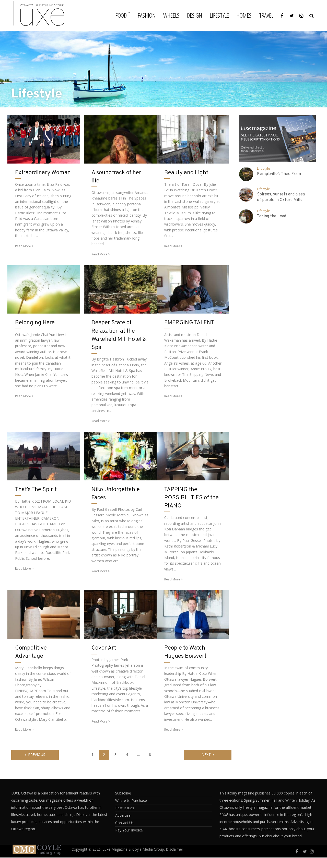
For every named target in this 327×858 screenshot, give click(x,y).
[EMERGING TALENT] (193, 289)
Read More (23, 246)
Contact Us (124, 822)
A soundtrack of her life (116, 177)
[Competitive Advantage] (43, 614)
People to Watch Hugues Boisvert (185, 652)
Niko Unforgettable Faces (115, 494)
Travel (266, 15)
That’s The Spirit (36, 489)
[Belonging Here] (43, 289)
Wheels (171, 15)
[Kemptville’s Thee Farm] (246, 174)
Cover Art (103, 648)
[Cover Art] (120, 614)
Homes (244, 15)
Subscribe (123, 793)
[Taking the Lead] (246, 216)
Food (121, 15)
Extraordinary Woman (43, 173)
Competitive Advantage (31, 652)
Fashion (147, 15)
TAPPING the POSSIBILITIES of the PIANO (191, 498)
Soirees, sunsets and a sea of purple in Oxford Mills (281, 197)
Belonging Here (35, 323)
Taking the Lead (271, 216)
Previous (36, 754)
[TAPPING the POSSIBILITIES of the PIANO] (193, 456)
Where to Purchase (131, 800)
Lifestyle (219, 15)
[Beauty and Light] (193, 139)
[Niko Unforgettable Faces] (120, 456)
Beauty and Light (186, 173)
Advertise (123, 815)
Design (194, 15)
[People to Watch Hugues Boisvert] (193, 614)
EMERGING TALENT (189, 323)
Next (206, 754)
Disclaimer (174, 849)
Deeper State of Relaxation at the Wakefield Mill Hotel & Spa (119, 335)
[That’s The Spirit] (43, 456)
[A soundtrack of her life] (120, 139)
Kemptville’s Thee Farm (279, 174)
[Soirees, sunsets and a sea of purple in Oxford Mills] (246, 195)
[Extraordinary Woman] (43, 139)
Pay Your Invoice (129, 830)
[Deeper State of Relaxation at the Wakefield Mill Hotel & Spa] (120, 289)
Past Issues (124, 807)
